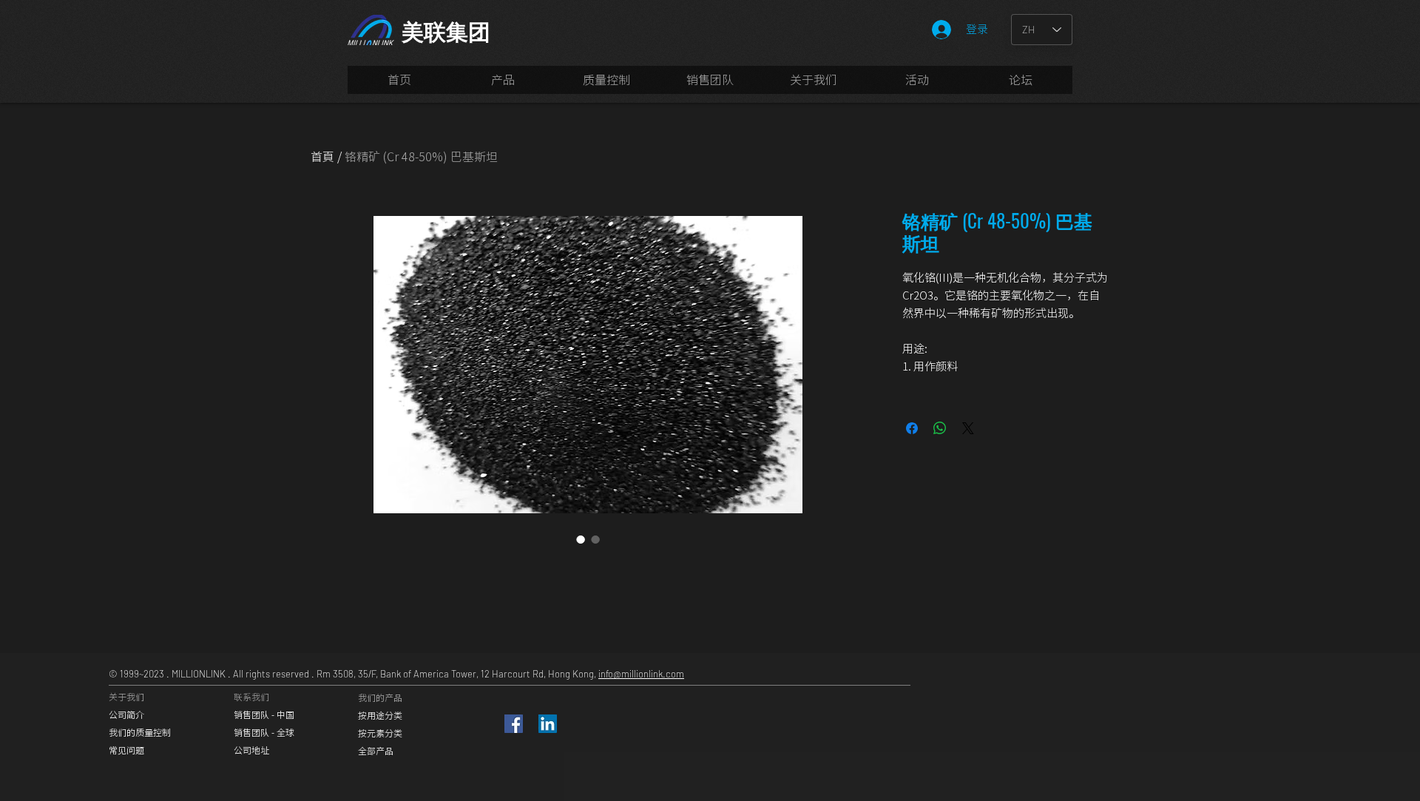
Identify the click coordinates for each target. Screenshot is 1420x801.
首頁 (322, 156)
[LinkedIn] (547, 723)
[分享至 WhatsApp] (940, 428)
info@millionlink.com (641, 674)
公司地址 (251, 750)
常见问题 (126, 750)
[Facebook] (513, 723)
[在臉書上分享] (912, 428)
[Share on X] (968, 428)
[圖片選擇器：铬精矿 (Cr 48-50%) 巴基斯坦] (580, 539)
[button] (710, 84)
